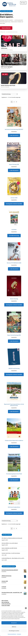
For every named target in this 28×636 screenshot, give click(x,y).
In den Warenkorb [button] (14, 135)
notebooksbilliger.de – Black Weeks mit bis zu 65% (13, 558)
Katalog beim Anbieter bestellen (14, 203)
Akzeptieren (14, 622)
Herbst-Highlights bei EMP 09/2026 (9, 548)
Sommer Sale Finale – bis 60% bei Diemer (11, 553)
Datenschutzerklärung (12, 634)
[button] (26, 608)
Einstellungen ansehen (14, 630)
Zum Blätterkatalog (14, 235)
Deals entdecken (6, 28)
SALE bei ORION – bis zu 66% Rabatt (10, 543)
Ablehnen (14, 626)
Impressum (19, 634)
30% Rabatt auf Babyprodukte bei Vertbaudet (12, 538)
